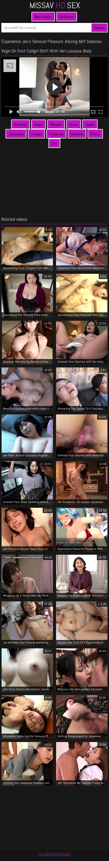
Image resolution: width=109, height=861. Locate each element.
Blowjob (56, 124)
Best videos (43, 17)
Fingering (56, 134)
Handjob (77, 134)
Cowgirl (36, 134)
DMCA (53, 854)
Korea (73, 124)
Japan (89, 124)
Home (43, 854)
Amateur (20, 124)
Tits (54, 143)
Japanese (16, 134)
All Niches (67, 17)
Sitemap (65, 854)
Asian (38, 124)
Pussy (95, 134)
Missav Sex (54, 5)
